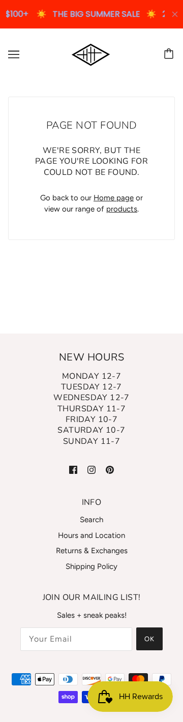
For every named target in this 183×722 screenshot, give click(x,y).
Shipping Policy (91, 566)
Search (91, 519)
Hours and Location (91, 535)
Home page (114, 197)
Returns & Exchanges (92, 550)
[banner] (91, 53)
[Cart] (170, 54)
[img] (73, 469)
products (121, 209)
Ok (149, 639)
